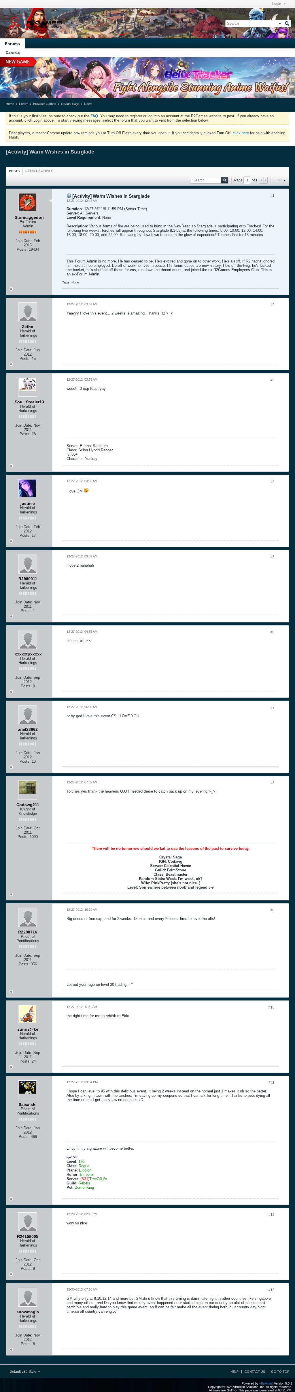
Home (10, 104)
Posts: (22, 249)
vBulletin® (266, 1383)
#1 (273, 195)
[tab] (14, 171)
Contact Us (255, 1371)
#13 (271, 1290)
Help (234, 1371)
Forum (23, 104)
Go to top (280, 1371)
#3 (273, 380)
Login (277, 4)
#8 (273, 783)
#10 (271, 1007)
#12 (271, 1215)
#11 (272, 1083)
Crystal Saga (70, 104)
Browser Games (44, 104)
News (88, 104)
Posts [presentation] (14, 171)
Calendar (13, 53)
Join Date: (24, 241)
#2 (273, 305)
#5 (273, 557)
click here (241, 133)
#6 (273, 632)
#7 (273, 707)
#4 (273, 482)
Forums (12, 43)
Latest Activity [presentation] (39, 170)
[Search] (287, 23)
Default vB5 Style (23, 1372)
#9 (273, 910)
